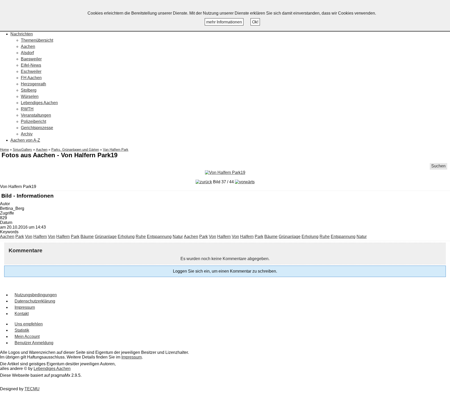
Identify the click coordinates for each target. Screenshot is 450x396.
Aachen (28, 46)
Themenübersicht (37, 40)
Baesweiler (31, 59)
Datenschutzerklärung (35, 301)
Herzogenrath (33, 84)
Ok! (255, 22)
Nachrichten (21, 34)
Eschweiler (31, 71)
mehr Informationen (224, 22)
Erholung (126, 236)
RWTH (27, 109)
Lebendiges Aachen (39, 102)
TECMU (32, 389)
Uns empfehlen (29, 324)
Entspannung (159, 236)
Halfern (40, 236)
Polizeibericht (33, 121)
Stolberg (28, 90)
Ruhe (141, 236)
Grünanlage (106, 236)
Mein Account (27, 336)
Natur (178, 236)
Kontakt (22, 313)
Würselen (30, 96)
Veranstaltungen (36, 115)
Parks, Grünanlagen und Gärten (75, 150)
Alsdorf (27, 53)
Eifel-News (31, 65)
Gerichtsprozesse (37, 127)
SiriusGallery (22, 150)
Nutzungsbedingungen (36, 295)
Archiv (27, 134)
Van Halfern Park (115, 150)
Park (19, 236)
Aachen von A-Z (25, 140)
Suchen (438, 166)
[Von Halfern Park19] (225, 172)
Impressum (25, 307)
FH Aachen (31, 78)
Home (4, 150)
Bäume (87, 236)
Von (28, 236)
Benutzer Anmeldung (34, 343)
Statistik (22, 330)
